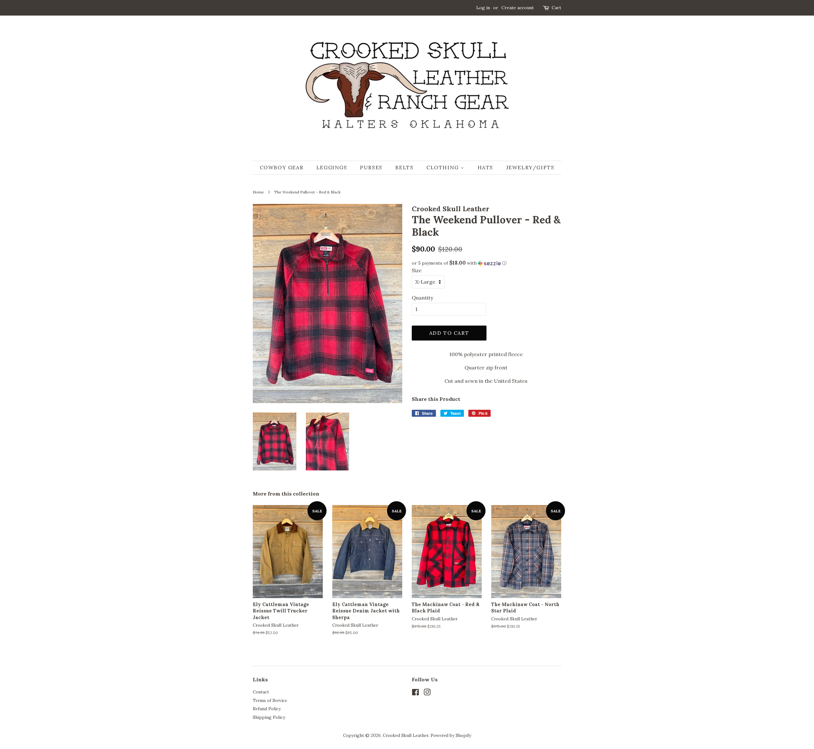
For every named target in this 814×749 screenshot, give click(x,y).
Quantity (422, 297)
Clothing (443, 167)
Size (417, 270)
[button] (486, 263)
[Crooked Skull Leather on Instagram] (427, 693)
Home (258, 192)
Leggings (331, 167)
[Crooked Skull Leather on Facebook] (415, 693)
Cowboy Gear (282, 167)
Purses (371, 167)
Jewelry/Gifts (530, 167)
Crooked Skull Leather (405, 735)
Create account (517, 7)
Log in (483, 7)
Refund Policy (267, 709)
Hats (485, 167)
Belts (404, 167)
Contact (261, 692)
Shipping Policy (269, 717)
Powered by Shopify (451, 735)
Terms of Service (270, 700)
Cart (556, 7)
